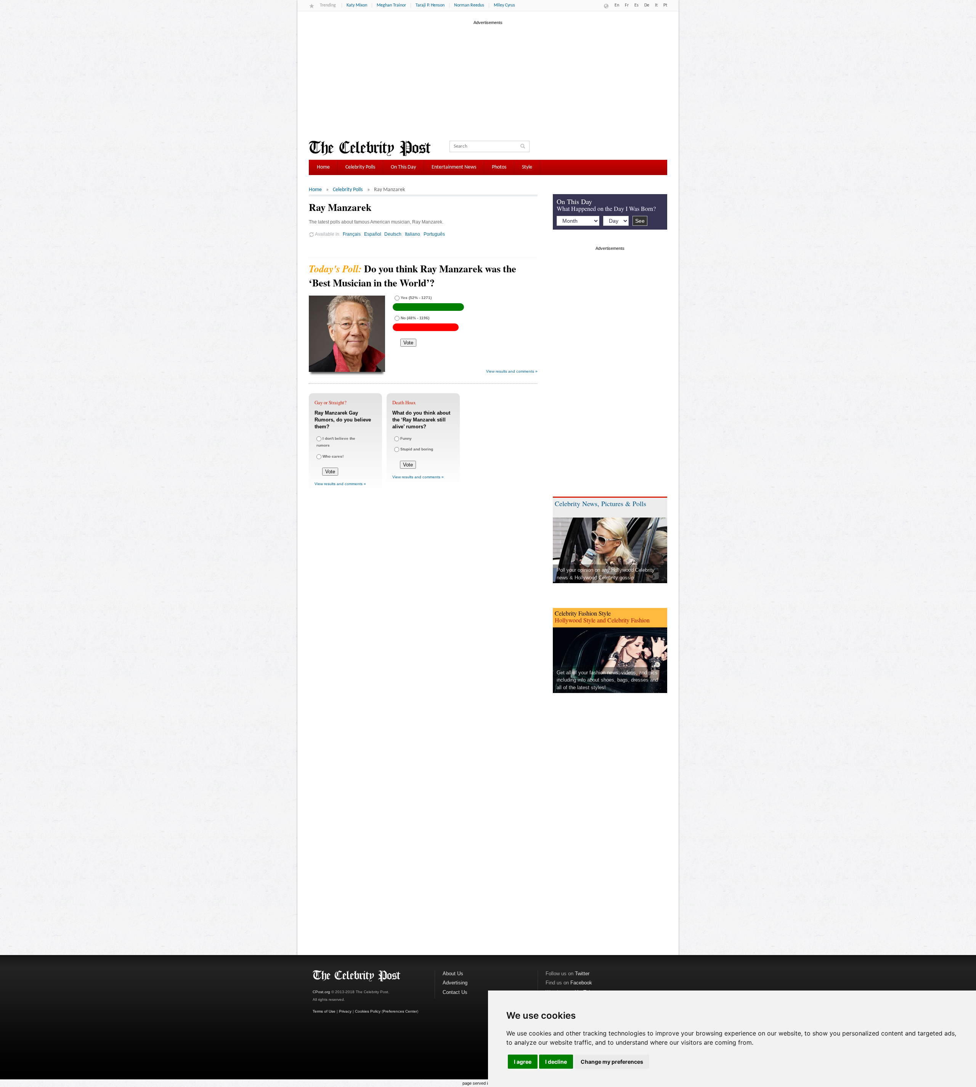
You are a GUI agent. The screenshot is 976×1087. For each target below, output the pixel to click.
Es (636, 5)
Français (352, 234)
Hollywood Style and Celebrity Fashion (602, 620)
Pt (665, 5)
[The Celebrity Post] (369, 148)
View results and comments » (512, 371)
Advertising (455, 983)
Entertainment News (454, 167)
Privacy (345, 1011)
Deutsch (392, 234)
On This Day (403, 167)
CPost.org (321, 992)
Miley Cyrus (504, 5)
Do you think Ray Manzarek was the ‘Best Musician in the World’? (412, 275)
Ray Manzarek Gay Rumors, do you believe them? (343, 419)
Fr (627, 5)
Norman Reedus (469, 5)
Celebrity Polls (360, 167)
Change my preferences (612, 1061)
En (617, 5)
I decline (556, 1061)
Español (372, 234)
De (646, 5)
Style (527, 167)
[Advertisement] (488, 79)
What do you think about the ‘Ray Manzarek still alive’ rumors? (421, 419)
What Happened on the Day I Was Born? (606, 208)
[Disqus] (423, 611)
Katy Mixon (357, 5)
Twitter (582, 973)
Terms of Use (324, 1011)
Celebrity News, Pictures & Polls (600, 503)
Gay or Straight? (331, 402)
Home (323, 167)
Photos (499, 167)
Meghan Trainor (391, 5)
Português (434, 234)
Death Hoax (404, 402)
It (656, 5)
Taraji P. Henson (430, 5)
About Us (453, 973)
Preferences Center (400, 1011)
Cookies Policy (367, 1011)
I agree (522, 1061)
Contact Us (455, 992)
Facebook (581, 983)
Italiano (412, 234)
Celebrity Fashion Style (583, 613)
